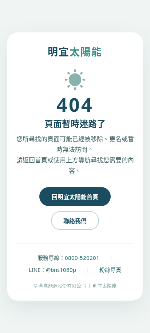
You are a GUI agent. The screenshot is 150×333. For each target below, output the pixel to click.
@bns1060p (61, 269)
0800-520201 (82, 257)
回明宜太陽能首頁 (75, 197)
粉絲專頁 (110, 269)
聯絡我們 (75, 221)
